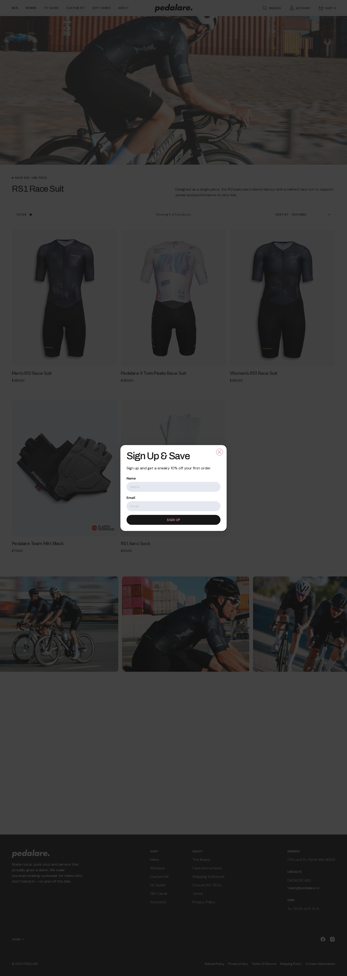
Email (131, 498)
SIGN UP (173, 520)
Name (131, 478)
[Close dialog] (219, 452)
